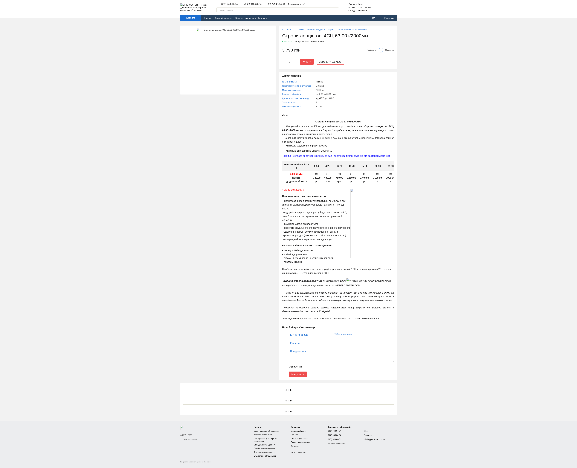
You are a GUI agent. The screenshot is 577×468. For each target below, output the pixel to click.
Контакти (262, 18)
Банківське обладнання (264, 448)
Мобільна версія (190, 440)
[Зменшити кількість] (284, 62)
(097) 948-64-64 (276, 4)
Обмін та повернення (245, 18)
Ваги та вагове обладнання (266, 431)
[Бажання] (394, 7)
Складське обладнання (264, 445)
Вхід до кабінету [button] (298, 431)
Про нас (208, 18)
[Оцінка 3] (316, 367)
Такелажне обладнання (264, 452)
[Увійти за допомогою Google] (360, 334)
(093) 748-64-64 (229, 4)
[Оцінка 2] (311, 367)
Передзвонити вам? (296, 4)
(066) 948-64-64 (252, 4)
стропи (360, 307)
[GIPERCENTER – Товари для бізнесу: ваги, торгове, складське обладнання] (195, 428)
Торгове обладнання (263, 435)
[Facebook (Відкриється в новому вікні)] (271, 18)
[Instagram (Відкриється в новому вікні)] (274, 18)
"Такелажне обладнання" (333, 318)
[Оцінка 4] (321, 367)
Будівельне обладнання (265, 456)
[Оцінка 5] (326, 367)
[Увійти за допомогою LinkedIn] (365, 334)
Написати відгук (317, 42)
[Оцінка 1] (307, 367)
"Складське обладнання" (366, 318)
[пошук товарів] (336, 10)
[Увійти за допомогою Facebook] (355, 334)
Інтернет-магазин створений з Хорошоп (195, 462)
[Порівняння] (386, 7)
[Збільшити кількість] (294, 62)
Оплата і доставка (223, 18)
